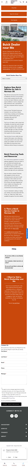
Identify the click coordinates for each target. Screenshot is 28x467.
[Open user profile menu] (26, 2)
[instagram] (16, 416)
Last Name (4, 357)
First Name (4, 351)
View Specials (14, 20)
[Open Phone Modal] (20, 2)
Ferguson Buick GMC (18, 445)
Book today (16, 228)
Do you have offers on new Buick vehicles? (13, 256)
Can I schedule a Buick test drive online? (13, 261)
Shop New (14, 8)
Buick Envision (12, 136)
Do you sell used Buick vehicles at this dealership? (13, 267)
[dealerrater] (12, 416)
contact (9, 296)
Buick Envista (16, 96)
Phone (2, 368)
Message (3, 373)
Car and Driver (16, 303)
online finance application (12, 159)
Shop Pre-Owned (14, 14)
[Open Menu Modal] (2, 2)
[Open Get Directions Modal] (23, 2)
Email (3, 362)
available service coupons (12, 232)
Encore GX (8, 122)
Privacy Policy (12, 398)
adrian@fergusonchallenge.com (8, 396)
